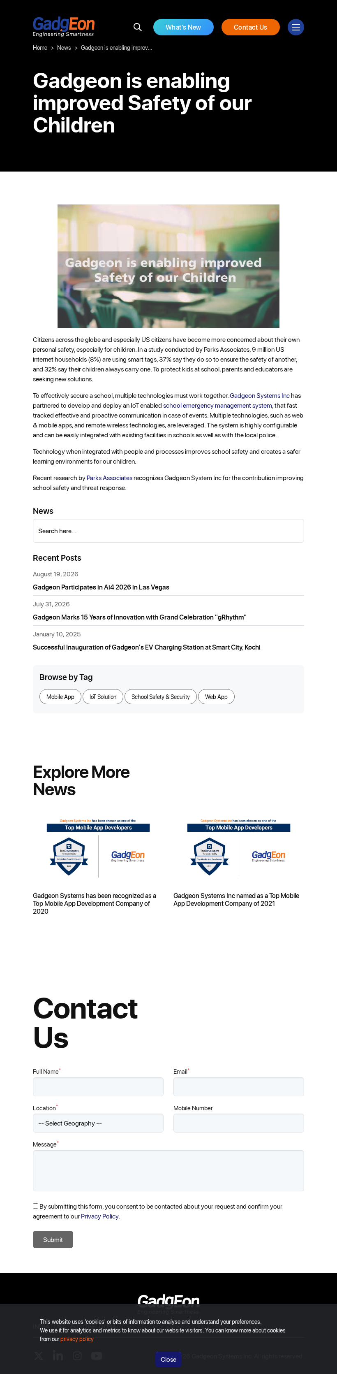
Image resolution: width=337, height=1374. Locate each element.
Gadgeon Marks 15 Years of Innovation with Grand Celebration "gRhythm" (140, 617)
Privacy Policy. (100, 1216)
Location (45, 1107)
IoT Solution (103, 697)
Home (40, 47)
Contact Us (251, 27)
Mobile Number (193, 1108)
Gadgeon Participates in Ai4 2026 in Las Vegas (101, 587)
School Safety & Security (161, 697)
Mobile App (60, 697)
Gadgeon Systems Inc (260, 395)
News (64, 47)
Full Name (47, 1071)
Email (181, 1071)
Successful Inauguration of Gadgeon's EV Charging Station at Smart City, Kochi (147, 647)
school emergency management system (217, 405)
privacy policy (77, 1339)
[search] (137, 27)
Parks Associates (109, 477)
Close (168, 1359)
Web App (216, 697)
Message (46, 1144)
